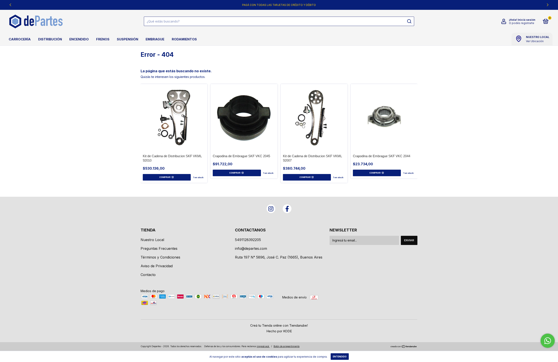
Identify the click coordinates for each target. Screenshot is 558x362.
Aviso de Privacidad (157, 266)
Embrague (155, 39)
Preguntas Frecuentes (159, 248)
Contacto (148, 274)
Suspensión (127, 39)
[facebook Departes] (287, 208)
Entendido (340, 356)
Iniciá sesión (526, 19)
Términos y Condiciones (160, 257)
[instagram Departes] (271, 208)
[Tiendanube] (403, 347)
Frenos (102, 39)
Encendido (79, 39)
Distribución (50, 39)
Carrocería (20, 39)
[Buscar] (409, 21)
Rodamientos (184, 39)
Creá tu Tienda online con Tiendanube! (279, 325)
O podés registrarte (521, 23)
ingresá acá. (263, 346)
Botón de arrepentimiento (286, 346)
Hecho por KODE (279, 331)
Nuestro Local (152, 240)
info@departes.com (251, 248)
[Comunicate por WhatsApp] (548, 341)
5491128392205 (248, 240)
